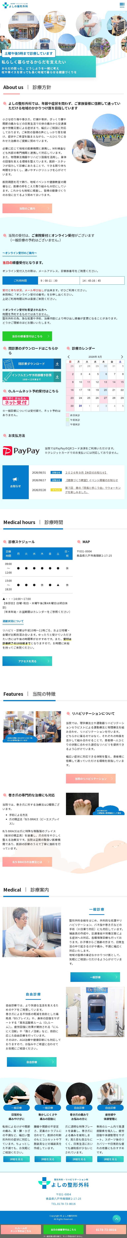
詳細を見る (16, 1159)
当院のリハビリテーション (91, 779)
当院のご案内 (27, 208)
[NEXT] (121, 357)
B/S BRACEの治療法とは (27, 862)
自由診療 (31, 1062)
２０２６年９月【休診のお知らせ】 (86, 472)
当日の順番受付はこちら (27, 336)
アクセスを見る (27, 661)
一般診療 (95, 977)
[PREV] (69, 357)
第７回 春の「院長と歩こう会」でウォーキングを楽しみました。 (93, 490)
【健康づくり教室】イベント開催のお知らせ (91, 480)
